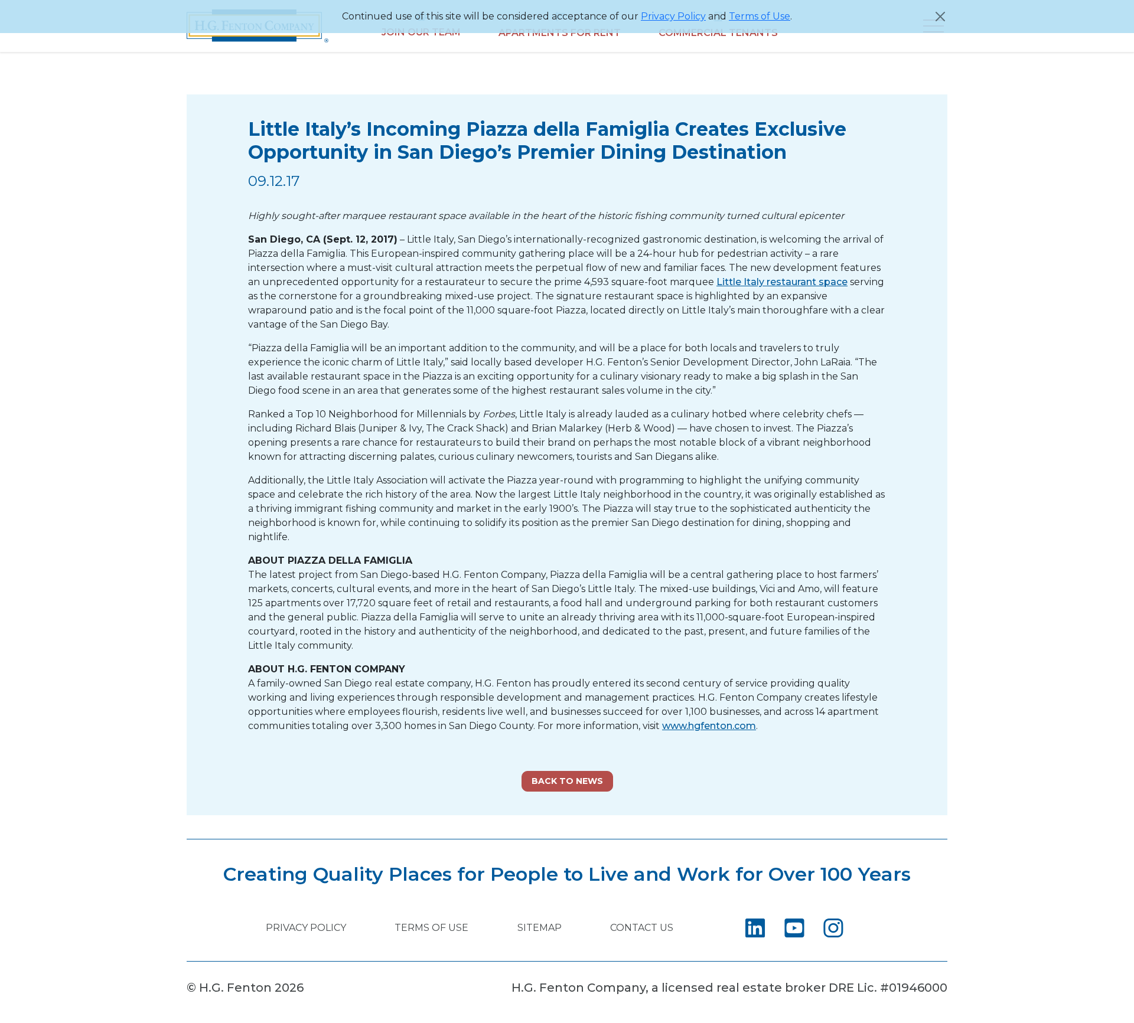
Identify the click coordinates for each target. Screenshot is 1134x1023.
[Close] (940, 16)
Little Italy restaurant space (782, 281)
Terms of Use (759, 16)
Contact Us (641, 927)
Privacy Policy (673, 16)
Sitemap (539, 927)
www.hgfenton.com (709, 725)
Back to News (567, 781)
